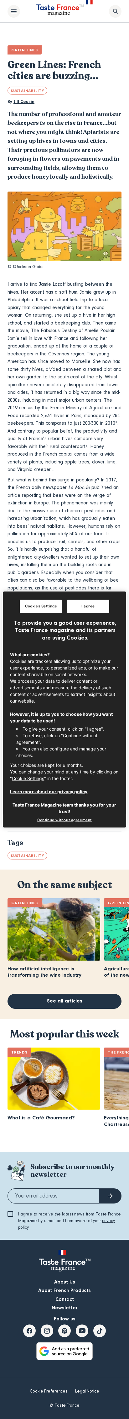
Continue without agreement (64, 820)
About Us (64, 1282)
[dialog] (64, 709)
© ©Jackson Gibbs (26, 266)
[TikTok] (99, 1330)
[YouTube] (82, 1330)
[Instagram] (47, 1330)
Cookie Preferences (49, 1391)
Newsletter (65, 1308)
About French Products (64, 1290)
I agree (88, 606)
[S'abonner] (110, 1196)
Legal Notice (87, 1391)
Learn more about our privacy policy (48, 791)
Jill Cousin (23, 101)
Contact (64, 1299)
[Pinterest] (64, 1330)
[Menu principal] (14, 11)
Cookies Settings (41, 606)
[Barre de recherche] (115, 11)
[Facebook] (29, 1330)
